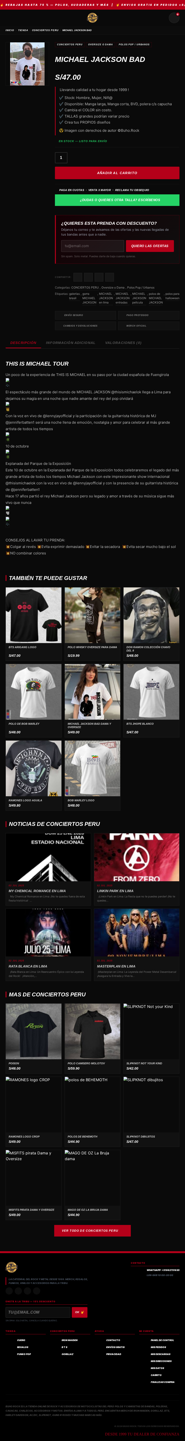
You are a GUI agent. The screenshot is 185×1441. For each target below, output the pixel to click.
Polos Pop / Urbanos (134, 44)
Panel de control (162, 1340)
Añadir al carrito (117, 173)
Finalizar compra (163, 1382)
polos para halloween (172, 296)
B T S (64, 1347)
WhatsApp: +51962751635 (163, 1270)
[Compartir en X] (88, 277)
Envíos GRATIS (115, 1347)
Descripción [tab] (23, 343)
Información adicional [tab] (71, 343)
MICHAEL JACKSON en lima (106, 298)
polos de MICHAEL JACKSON (156, 298)
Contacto (113, 1340)
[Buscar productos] (162, 18)
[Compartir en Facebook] (77, 277)
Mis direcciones (161, 1361)
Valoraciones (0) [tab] (123, 343)
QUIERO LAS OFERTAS (150, 246)
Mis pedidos (158, 1347)
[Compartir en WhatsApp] (99, 277)
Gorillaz (67, 1354)
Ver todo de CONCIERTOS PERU (90, 1230)
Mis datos (157, 1368)
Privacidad (113, 1354)
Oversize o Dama (100, 44)
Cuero (21, 1340)
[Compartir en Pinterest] (109, 277)
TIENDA (23, 30)
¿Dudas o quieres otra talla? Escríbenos (120, 200)
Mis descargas (160, 1354)
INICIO (10, 30)
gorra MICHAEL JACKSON (89, 298)
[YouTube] (36, 1291)
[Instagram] (9, 1291)
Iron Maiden (70, 1340)
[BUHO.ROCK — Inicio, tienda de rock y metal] (92, 17)
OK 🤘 (79, 1312)
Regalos (22, 1347)
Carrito (156, 1375)
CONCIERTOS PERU (45, 30)
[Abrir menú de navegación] (11, 18)
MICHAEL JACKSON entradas (123, 298)
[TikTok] (18, 1291)
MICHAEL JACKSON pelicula (139, 298)
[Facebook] (27, 1291)
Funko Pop (24, 1354)
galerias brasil (74, 296)
